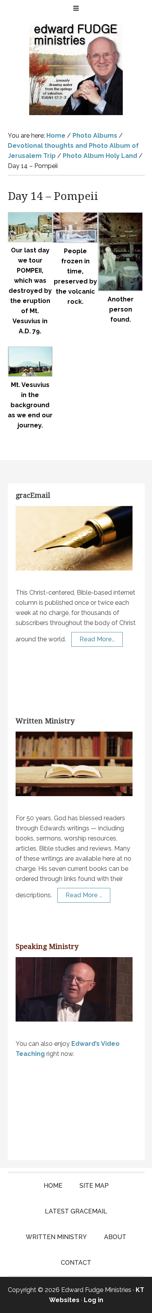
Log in (93, 1300)
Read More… (97, 639)
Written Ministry (45, 721)
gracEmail (33, 495)
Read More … (83, 895)
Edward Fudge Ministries (76, 68)
